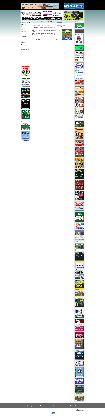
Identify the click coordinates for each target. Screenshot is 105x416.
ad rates (68, 2)
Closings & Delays (24, 36)
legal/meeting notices (25, 49)
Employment (43, 21)
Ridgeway (71, 405)
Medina (61, 405)
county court (23, 31)
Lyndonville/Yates (56, 405)
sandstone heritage (25, 406)
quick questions (79, 405)
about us (72, 2)
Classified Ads (50, 21)
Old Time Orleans (24, 405)
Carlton (39, 405)
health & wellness (24, 44)
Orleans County (66, 405)
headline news (23, 24)
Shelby (75, 405)
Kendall (51, 405)
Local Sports (31, 406)
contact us (76, 2)
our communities (31, 405)
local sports (23, 26)
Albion (36, 405)
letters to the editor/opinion (23, 42)
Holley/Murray (46, 405)
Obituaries (23, 33)
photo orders (81, 2)
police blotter (23, 29)
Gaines (42, 405)
